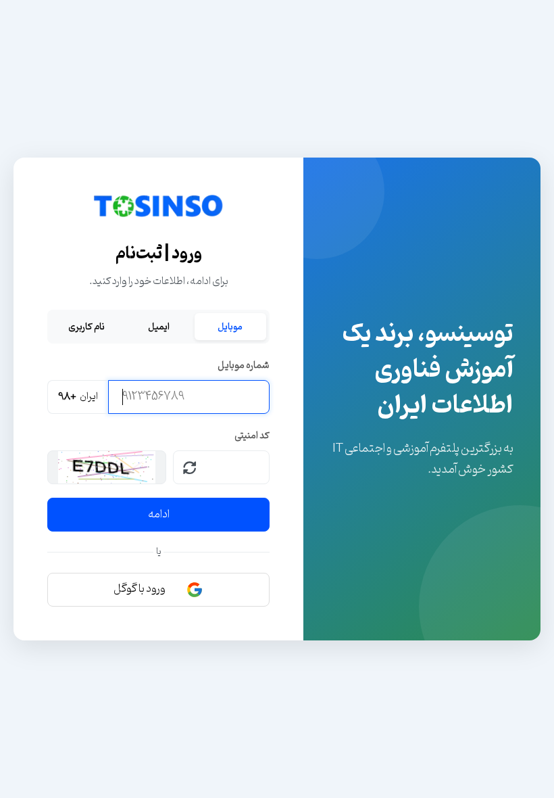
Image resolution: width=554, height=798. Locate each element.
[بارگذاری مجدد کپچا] (190, 467)
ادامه (159, 515)
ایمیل (159, 326)
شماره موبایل (244, 365)
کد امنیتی (252, 436)
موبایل (230, 326)
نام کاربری (86, 326)
